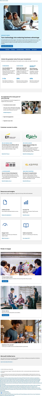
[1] (1, 369)
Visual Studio (37, 387)
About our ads (11, 395)
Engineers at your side (7, 120)
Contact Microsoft (16, 394)
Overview (7, 49)
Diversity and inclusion (32, 389)
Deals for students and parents (35, 383)
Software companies (31, 387)
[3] (1, 374)
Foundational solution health (9, 105)
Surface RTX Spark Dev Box (24, 378)
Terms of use (32, 394)
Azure (15, 386)
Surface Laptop (8, 378)
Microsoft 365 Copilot (4, 386)
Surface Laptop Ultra (15, 378)
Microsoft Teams (37, 385)
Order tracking (16, 380)
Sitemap (11, 394)
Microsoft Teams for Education (28, 381)
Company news (13, 389)
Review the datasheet (6, 215)
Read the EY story (5, 154)
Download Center (37, 379)
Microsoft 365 (20, 385)
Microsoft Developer (21, 386)
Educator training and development (22, 383)
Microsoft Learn (28, 386)
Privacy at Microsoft (20, 389)
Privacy (22, 394)
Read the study (26, 215)
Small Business (11, 386)
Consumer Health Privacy (5, 394)
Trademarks (37, 394)
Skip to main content (4, 0)
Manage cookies (27, 394)
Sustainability (2, 390)
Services (13, 49)
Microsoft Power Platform (28, 385)
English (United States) (4, 391)
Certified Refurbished (23, 380)
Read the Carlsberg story (28, 154)
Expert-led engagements (8, 116)
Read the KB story (26, 181)
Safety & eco (2, 395)
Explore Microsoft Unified (7, 46)
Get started (34, 49)
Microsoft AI (2, 385)
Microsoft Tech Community (12, 387)
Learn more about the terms (6, 361)
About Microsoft (6, 389)
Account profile (30, 379)
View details (5, 281)
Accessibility (39, 389)
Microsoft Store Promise (32, 380)
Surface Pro (2, 378)
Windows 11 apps (23, 379)
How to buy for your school (9, 383)
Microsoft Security (8, 385)
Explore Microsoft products (15, 379)
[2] (1, 371)
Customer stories (20, 49)
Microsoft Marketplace (22, 387)
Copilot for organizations (34, 378)
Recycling (7, 395)
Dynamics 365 (15, 385)
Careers (1, 389)
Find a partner (5, 315)
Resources (28, 49)
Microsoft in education (8, 381)
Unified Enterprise (7, 112)
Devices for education (17, 381)
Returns (11, 380)
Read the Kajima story (6, 181)
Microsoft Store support (4, 380)
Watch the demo (5, 238)
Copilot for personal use (4, 379)
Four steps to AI (26, 238)
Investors (26, 389)
